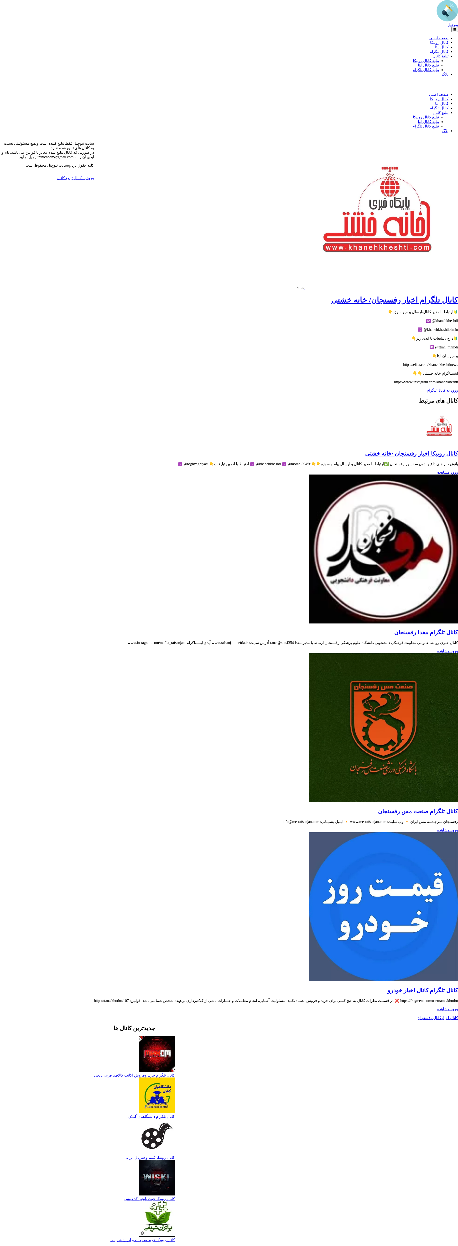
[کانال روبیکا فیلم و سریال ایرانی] (157, 1137)
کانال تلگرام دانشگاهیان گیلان (151, 1116)
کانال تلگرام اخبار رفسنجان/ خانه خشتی (394, 300)
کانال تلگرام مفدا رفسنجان (426, 632)
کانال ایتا (441, 47)
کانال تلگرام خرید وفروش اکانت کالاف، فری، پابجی (134, 1075)
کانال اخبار (449, 1018)
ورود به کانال (83, 178)
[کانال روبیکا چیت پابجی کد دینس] (157, 1178)
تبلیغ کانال (440, 56)
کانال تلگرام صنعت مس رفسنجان (418, 811)
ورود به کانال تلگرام (442, 390)
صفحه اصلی (438, 38)
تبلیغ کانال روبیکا (426, 61)
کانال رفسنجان (429, 1018)
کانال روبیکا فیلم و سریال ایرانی (150, 1157)
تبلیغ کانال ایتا (428, 65)
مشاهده (443, 472)
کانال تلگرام (439, 52)
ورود (454, 472)
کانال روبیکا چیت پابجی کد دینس (149, 1199)
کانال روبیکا (439, 43)
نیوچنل (453, 25)
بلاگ (445, 74)
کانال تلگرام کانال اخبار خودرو (423, 990)
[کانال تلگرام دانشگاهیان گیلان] (157, 1095)
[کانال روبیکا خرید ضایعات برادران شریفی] (157, 1219)
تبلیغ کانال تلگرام (425, 70)
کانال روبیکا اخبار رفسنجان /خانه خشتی (411, 453)
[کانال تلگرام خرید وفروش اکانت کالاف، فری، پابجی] (157, 1054)
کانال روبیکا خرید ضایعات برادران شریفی (142, 1240)
